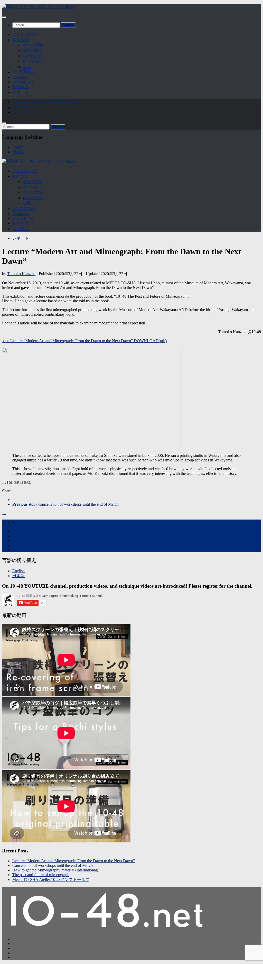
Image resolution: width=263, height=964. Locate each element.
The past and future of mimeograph (40, 874)
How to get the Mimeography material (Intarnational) (55, 870)
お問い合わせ (24, 107)
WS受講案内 (23, 72)
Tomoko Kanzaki (21, 273)
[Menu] (4, 17)
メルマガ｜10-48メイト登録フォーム (45, 101)
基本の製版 (33, 45)
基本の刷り (33, 50)
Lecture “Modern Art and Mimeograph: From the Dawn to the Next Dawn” (73, 861)
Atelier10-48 (22, 82)
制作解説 (20, 87)
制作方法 (20, 40)
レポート (20, 92)
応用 (27, 67)
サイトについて (26, 112)
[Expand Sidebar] (4, 514)
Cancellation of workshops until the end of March (52, 865)
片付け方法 (33, 56)
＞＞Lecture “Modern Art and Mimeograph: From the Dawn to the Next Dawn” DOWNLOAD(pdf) (84, 341)
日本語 (18, 152)
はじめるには (24, 34)
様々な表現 (33, 61)
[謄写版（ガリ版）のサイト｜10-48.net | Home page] (38, 6)
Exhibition (20, 77)
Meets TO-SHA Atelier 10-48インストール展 (50, 879)
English (18, 147)
